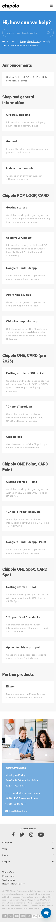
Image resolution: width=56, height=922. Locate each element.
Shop (4, 848)
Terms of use (8, 872)
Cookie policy (8, 879)
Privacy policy (9, 876)
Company (7, 842)
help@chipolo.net (30, 41)
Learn (5, 855)
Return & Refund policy (13, 883)
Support (6, 861)
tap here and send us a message (20, 44)
